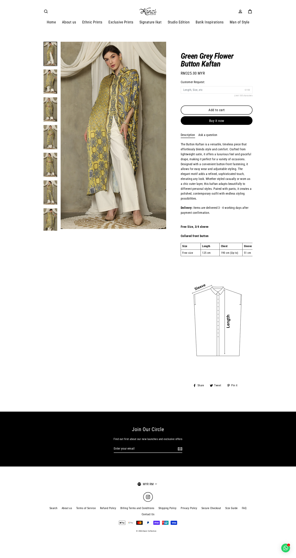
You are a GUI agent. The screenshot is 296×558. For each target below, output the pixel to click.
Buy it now (216, 121)
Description (188, 135)
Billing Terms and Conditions (137, 508)
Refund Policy (108, 508)
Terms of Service (86, 508)
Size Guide (231, 508)
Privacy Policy (189, 508)
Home (51, 22)
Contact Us (148, 514)
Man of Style (239, 22)
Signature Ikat (150, 22)
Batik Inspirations (210, 22)
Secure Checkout (211, 508)
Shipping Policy (167, 508)
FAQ (244, 508)
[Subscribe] (179, 449)
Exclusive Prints (120, 22)
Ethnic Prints (92, 22)
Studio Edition (179, 22)
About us (69, 22)
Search (54, 508)
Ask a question (207, 135)
